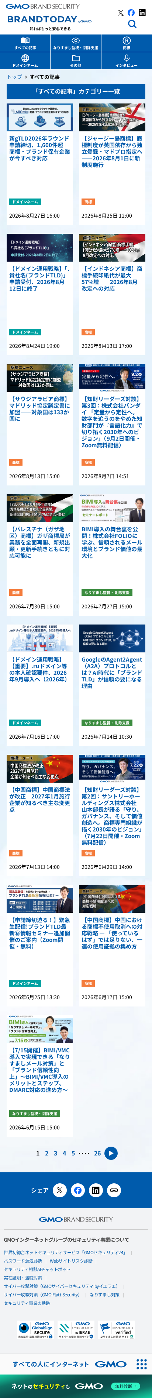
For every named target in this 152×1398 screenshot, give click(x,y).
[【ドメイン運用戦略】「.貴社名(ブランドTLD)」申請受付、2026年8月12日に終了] (40, 248)
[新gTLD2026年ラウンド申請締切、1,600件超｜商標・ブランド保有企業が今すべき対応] (40, 117)
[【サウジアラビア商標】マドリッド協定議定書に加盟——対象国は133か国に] (40, 378)
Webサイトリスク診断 (71, 1261)
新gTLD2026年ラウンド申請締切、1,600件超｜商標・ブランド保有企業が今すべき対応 (39, 148)
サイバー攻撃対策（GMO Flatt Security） (43, 1295)
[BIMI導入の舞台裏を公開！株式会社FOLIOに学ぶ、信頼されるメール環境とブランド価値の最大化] (112, 508)
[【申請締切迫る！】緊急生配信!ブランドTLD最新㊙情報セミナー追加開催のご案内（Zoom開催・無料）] (40, 899)
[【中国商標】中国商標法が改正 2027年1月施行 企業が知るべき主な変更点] (40, 769)
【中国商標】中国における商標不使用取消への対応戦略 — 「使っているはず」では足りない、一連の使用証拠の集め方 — (112, 937)
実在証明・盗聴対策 (23, 1278)
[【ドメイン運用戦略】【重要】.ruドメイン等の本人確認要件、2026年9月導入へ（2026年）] (40, 638)
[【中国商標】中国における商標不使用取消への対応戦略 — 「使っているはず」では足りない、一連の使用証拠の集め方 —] (112, 899)
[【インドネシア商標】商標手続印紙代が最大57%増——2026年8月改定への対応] (112, 248)
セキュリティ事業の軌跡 (27, 1303)
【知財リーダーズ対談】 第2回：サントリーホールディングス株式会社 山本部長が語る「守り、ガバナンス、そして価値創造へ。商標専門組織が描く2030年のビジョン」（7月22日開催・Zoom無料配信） (112, 816)
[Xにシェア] (60, 1190)
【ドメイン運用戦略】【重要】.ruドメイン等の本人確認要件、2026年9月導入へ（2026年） (39, 669)
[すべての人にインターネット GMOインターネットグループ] (65, 1364)
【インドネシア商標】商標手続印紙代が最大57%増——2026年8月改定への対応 (112, 279)
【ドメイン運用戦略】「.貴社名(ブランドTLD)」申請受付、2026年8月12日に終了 (39, 279)
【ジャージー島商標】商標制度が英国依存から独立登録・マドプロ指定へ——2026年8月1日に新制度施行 (112, 151)
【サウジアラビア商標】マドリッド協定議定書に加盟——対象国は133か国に (39, 409)
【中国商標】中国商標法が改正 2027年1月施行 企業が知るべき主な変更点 (39, 800)
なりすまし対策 (105, 1295)
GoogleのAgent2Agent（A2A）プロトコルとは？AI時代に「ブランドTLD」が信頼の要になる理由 (112, 672)
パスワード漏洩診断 (23, 1261)
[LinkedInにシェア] (96, 1190)
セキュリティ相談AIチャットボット (37, 1269)
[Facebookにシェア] (78, 1190)
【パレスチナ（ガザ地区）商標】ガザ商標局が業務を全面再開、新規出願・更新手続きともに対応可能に (39, 542)
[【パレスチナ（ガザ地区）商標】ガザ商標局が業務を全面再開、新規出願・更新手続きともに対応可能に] (40, 508)
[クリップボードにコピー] (114, 1190)
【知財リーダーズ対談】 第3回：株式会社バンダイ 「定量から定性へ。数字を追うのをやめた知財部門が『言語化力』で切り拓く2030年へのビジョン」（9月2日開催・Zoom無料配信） (112, 422)
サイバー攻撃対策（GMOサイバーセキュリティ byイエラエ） (62, 1286)
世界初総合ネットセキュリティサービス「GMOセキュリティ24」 (66, 1252)
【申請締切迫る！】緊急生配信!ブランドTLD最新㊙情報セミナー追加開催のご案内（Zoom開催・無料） (39, 933)
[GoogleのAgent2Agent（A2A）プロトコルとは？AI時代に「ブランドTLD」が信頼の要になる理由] (112, 638)
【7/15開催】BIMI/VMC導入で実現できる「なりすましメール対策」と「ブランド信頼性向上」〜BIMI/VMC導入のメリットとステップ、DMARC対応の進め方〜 (39, 1070)
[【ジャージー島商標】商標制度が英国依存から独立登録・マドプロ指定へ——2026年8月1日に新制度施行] (112, 117)
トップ (14, 77)
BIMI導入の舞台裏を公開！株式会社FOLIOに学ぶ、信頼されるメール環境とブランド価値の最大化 (112, 542)
